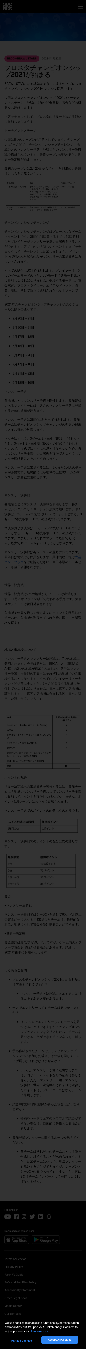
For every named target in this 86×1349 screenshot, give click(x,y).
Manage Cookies (21, 1340)
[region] (43, 1332)
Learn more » (39, 1331)
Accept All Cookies (59, 1339)
